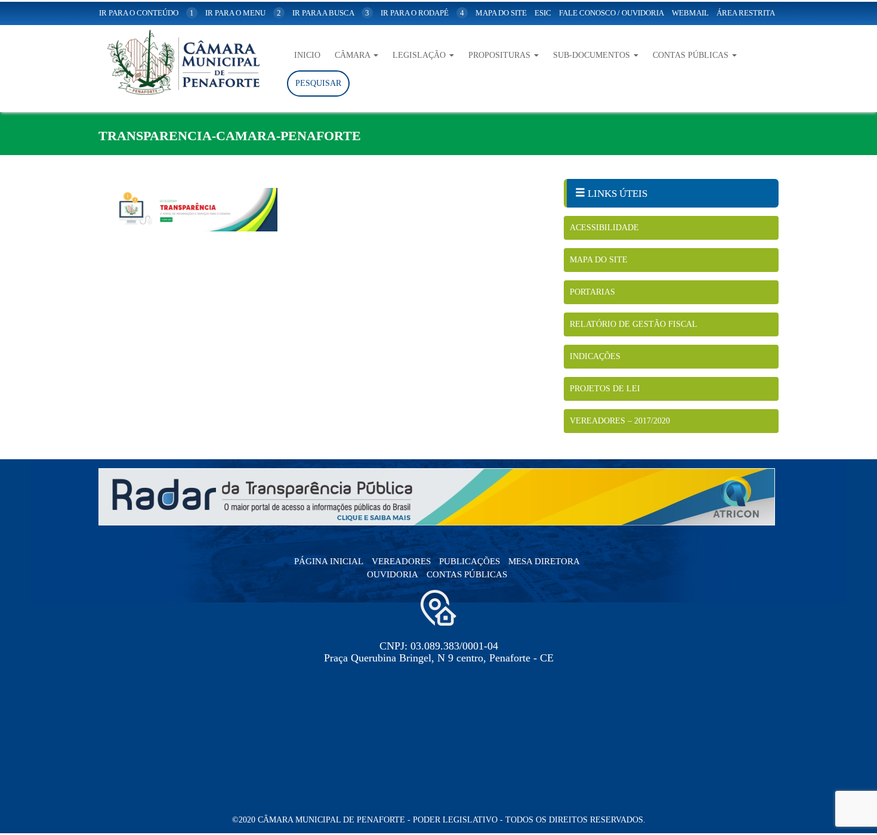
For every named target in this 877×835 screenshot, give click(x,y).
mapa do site (501, 12)
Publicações (469, 561)
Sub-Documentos (592, 55)
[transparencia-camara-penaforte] (322, 209)
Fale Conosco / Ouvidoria (611, 12)
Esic (543, 12)
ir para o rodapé (422, 12)
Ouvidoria (392, 574)
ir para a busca (330, 12)
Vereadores (401, 561)
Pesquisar (318, 83)
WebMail (690, 12)
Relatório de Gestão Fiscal (633, 324)
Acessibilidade (604, 227)
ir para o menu (243, 12)
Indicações (595, 356)
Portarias (592, 291)
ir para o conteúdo (146, 12)
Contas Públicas (692, 55)
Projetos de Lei (605, 388)
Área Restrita (746, 12)
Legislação (420, 55)
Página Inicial (328, 561)
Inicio (307, 55)
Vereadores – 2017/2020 (620, 420)
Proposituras (500, 55)
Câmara (353, 55)
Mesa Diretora (544, 561)
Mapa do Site (599, 259)
